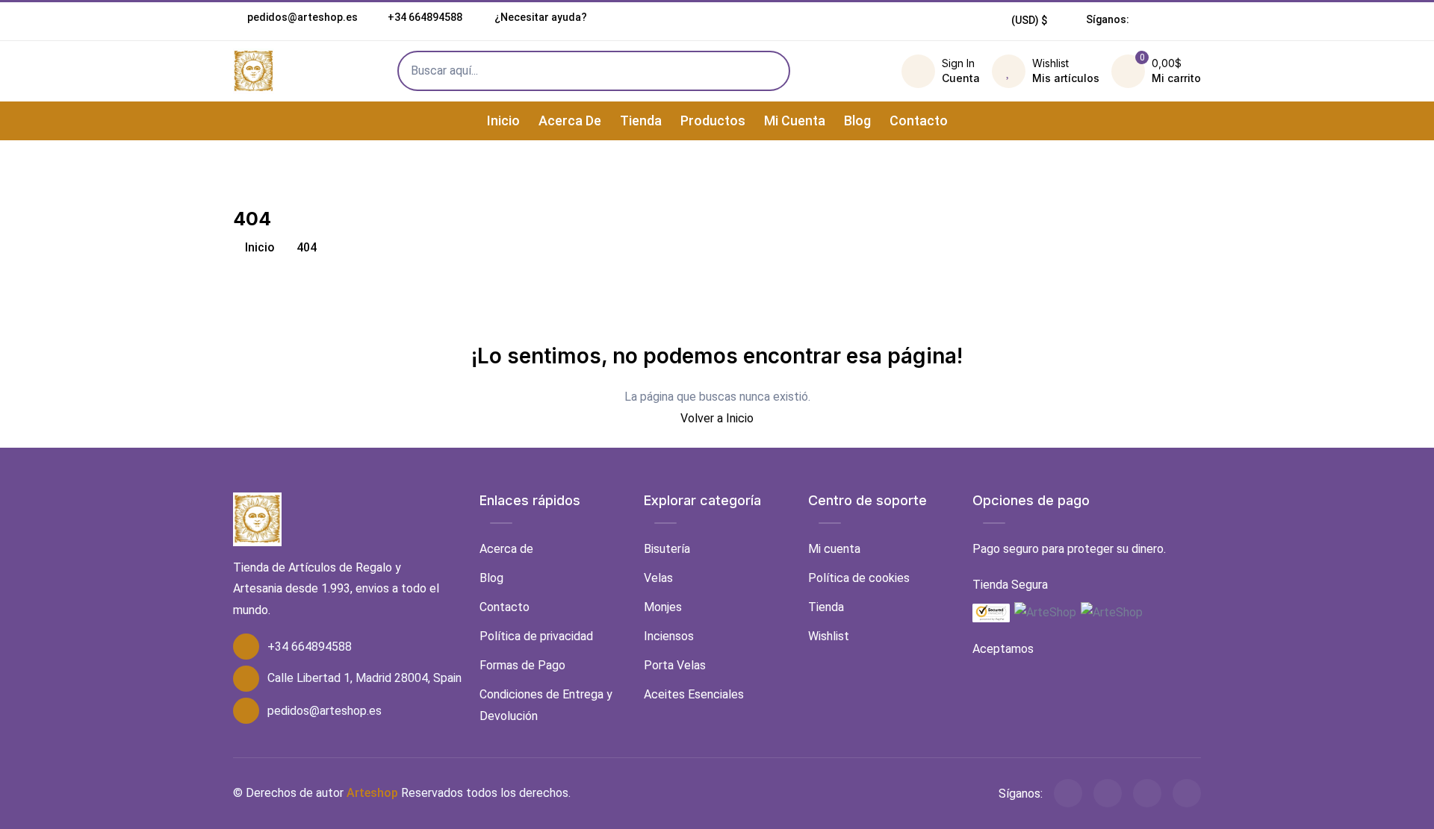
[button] (1029, 20)
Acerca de (569, 120)
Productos (712, 120)
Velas (658, 578)
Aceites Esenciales (694, 694)
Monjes (663, 607)
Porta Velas (675, 665)
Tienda (641, 120)
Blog (857, 120)
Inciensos (669, 636)
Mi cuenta (794, 120)
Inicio (503, 120)
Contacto (919, 120)
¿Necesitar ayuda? (539, 17)
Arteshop (372, 793)
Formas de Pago (522, 665)
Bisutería (667, 549)
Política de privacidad (536, 636)
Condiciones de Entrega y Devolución (545, 705)
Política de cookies (859, 578)
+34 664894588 (425, 17)
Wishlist (828, 636)
